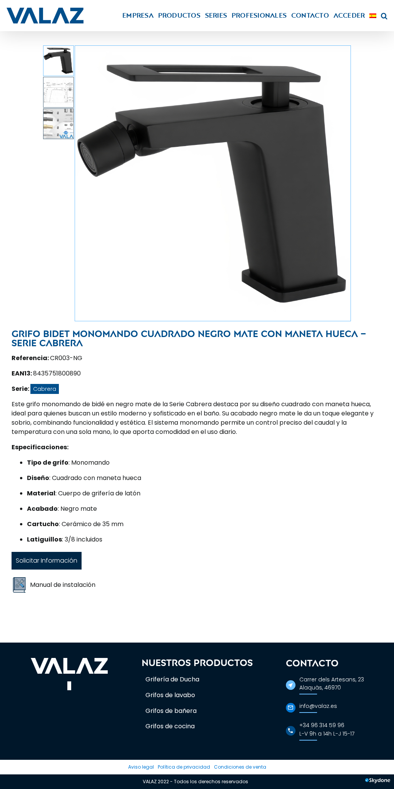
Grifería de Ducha (172, 679)
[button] (384, 15)
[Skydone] (377, 781)
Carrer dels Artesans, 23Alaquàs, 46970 (331, 683)
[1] (213, 183)
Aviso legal (141, 767)
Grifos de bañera (171, 710)
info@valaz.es (318, 706)
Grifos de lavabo (170, 695)
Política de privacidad (184, 767)
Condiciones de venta (240, 767)
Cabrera (44, 389)
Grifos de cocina (170, 726)
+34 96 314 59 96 (321, 725)
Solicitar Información (46, 560)
